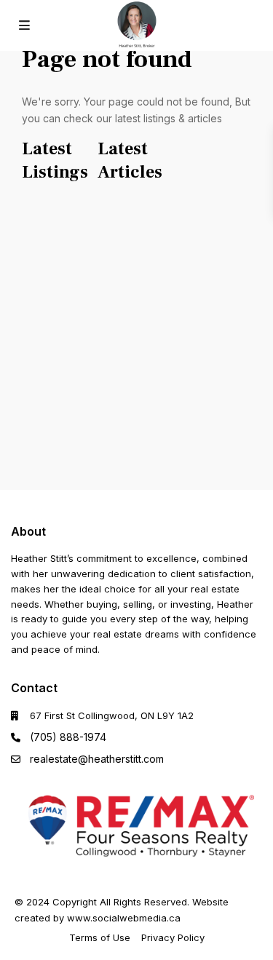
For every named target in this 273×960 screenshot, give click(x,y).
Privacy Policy (173, 937)
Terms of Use (99, 937)
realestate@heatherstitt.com (97, 759)
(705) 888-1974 (68, 737)
